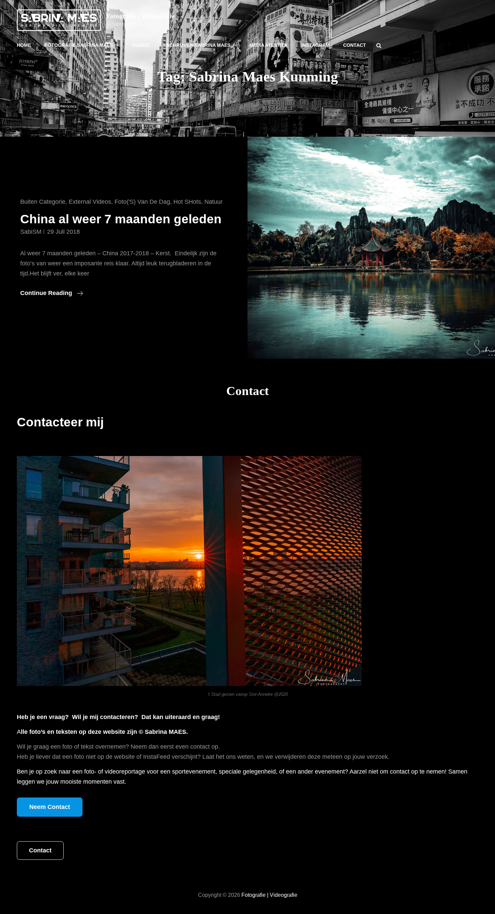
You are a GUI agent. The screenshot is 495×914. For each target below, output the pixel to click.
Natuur (213, 201)
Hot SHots (187, 201)
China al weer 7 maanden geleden (121, 219)
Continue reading (51, 293)
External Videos (90, 201)
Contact (354, 45)
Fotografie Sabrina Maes (78, 45)
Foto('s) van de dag (142, 201)
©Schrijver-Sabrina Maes (196, 45)
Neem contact (49, 807)
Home (24, 45)
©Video (141, 45)
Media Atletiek (268, 45)
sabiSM (30, 231)
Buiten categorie (42, 201)
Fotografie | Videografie (140, 16)
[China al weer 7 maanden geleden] (371, 248)
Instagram (315, 45)
